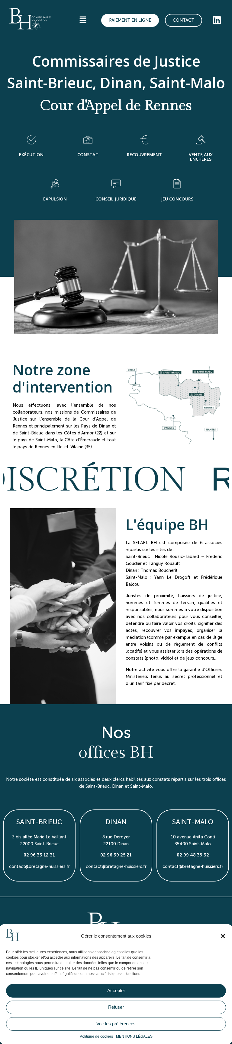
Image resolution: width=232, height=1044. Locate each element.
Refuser (116, 1007)
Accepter (116, 990)
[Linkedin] (217, 20)
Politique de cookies (96, 1036)
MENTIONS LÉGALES (134, 1036)
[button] (223, 936)
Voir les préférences (116, 1023)
